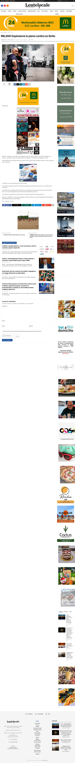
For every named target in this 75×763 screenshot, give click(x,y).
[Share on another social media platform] (29, 84)
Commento (5, 306)
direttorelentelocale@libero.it (13, 748)
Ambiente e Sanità (32, 11)
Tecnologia (37, 748)
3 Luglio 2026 (5, 291)
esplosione (7, 201)
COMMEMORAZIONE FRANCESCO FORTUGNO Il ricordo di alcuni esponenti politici (70, 655)
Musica (51, 11)
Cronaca (9, 11)
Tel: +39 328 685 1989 (13, 742)
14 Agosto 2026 (66, 742)
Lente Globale (69, 11)
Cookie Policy (12, 0)
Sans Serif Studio (45, 760)
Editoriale (62, 11)
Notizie (56, 11)
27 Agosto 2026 (66, 727)
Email (3, 326)
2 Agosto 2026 (5, 262)
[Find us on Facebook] (2, 6)
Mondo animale (19, 14)
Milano (12, 201)
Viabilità (57, 14)
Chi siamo (3, 0)
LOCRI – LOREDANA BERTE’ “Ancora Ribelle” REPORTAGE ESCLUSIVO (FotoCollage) (66, 725)
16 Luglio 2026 (5, 274)
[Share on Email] (26, 84)
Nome (3, 320)
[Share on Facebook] (15, 84)
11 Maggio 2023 (4, 39)
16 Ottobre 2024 (66, 751)
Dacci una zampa (37, 751)
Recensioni (37, 735)
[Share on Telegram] (23, 84)
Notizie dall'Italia (10, 32)
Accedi (60, 0)
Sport (38, 11)
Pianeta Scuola (37, 734)
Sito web (31, 326)
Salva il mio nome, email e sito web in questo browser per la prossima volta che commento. (22, 331)
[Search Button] (73, 1)
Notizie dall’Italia (37, 740)
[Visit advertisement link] (37, 23)
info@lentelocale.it (13, 747)
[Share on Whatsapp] (20, 84)
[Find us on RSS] (8, 6)
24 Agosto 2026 (6, 249)
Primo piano (3, 11)
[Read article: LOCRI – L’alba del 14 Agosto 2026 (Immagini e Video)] (55, 741)
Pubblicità (7, 0)
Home (2, 32)
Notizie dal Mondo (37, 742)
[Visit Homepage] (37, 6)
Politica (14, 11)
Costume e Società (22, 11)
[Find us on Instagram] (5, 6)
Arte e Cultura (45, 11)
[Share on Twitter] (17, 84)
